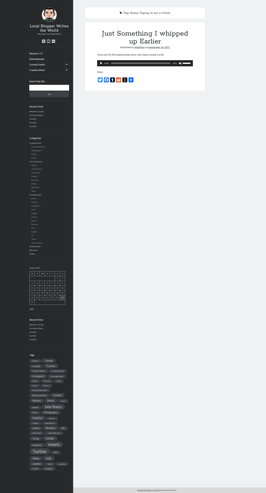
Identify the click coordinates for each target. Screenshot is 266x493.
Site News (35, 187)
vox (48, 458)
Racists (52, 418)
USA (56, 452)
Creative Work (37, 69)
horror (46, 385)
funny (34, 386)
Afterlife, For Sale (36, 111)
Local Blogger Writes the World (49, 28)
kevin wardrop (39, 395)
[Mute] (180, 63)
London (34, 176)
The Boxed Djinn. (36, 115)
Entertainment (36, 58)
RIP (63, 428)
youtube (62, 464)
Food (33, 209)
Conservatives (38, 371)
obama (35, 407)
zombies (48, 468)
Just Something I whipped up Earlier (145, 37)
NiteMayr (139, 47)
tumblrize (37, 445)
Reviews (34, 224)
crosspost (38, 376)
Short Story (36, 433)
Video (33, 239)
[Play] (101, 63)
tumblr (50, 438)
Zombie (35, 469)
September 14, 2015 (159, 47)
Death (34, 381)
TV (32, 235)
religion (35, 423)
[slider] (187, 63)
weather (36, 463)
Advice (34, 165)
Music (33, 220)
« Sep (31, 309)
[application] (145, 63)
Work (33, 191)
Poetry (34, 154)
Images (34, 213)
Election (47, 381)
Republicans (50, 423)
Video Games (36, 243)
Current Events (37, 64)
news (63, 401)
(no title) (32, 119)
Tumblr (34, 232)
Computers (36, 206)
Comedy (36, 366)
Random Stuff (34, 246)
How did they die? (39, 390)
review (35, 428)
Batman (35, 361)
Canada (49, 360)
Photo (34, 412)
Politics (34, 184)
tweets (54, 444)
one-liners (53, 406)
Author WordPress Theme (148, 490)
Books (33, 198)
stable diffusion (54, 433)
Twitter (32, 254)
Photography (36, 150)
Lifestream (35, 172)
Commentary (36, 169)
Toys (33, 228)
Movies (34, 217)
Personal (35, 180)
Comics (34, 202)
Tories (35, 438)
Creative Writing (38, 147)
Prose (33, 158)
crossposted (56, 376)
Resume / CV (36, 53)
